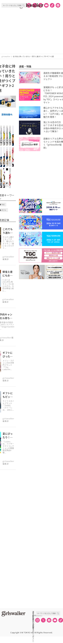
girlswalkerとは (34, 615)
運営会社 (33, 612)
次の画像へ (6, 114)
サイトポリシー (33, 622)
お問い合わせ (33, 619)
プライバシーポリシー (33, 625)
